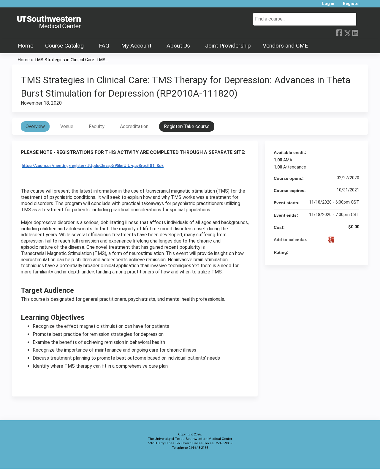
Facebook (339, 32)
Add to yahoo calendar (339, 240)
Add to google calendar (331, 240)
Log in (328, 3)
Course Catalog (64, 45)
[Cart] (366, 5)
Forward (363, 32)
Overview (35, 126)
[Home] (49, 22)
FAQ (104, 45)
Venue (66, 126)
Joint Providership (228, 45)
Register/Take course (187, 126)
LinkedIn (355, 32)
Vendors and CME (285, 45)
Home (25, 45)
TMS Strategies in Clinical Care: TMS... (71, 59)
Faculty (96, 126)
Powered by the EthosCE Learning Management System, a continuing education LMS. (347, 459)
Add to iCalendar (347, 239)
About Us (178, 45)
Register (351, 3)
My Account (136, 45)
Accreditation (134, 126)
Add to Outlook (354, 240)
